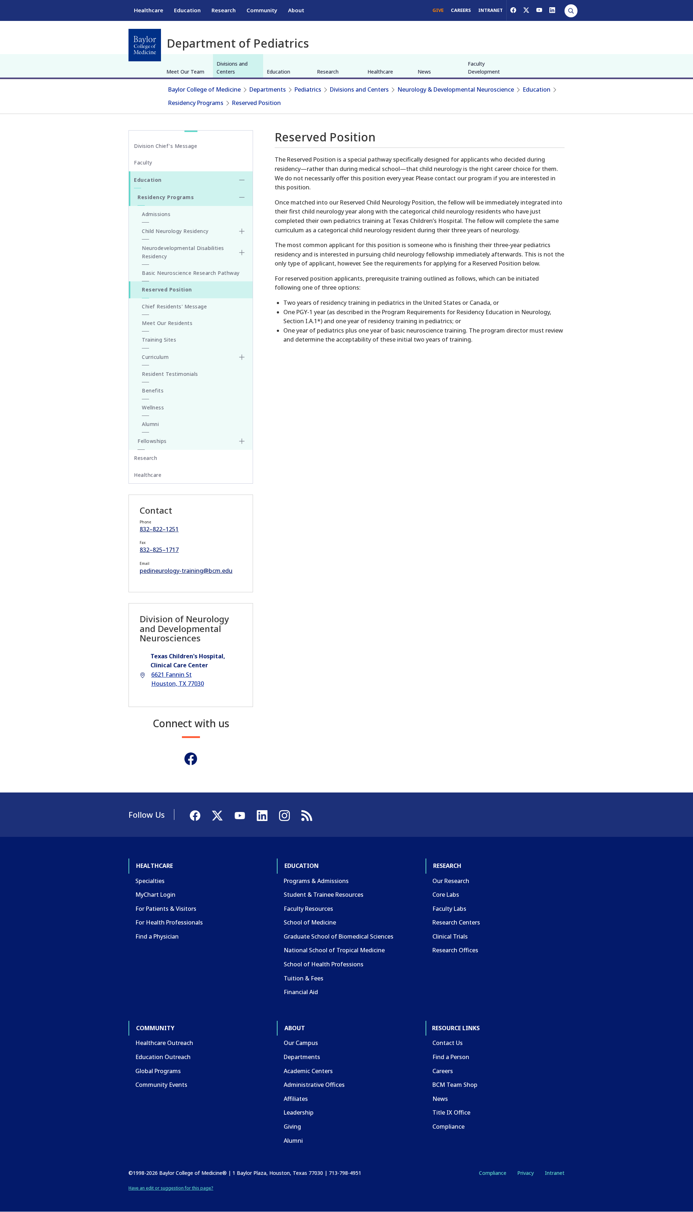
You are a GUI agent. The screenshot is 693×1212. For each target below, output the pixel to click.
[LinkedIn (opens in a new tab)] (552, 10)
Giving (292, 1126)
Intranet (555, 1172)
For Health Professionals (169, 922)
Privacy (525, 1172)
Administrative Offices (314, 1085)
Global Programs (158, 1071)
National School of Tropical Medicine (334, 950)
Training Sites (159, 339)
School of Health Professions (323, 964)
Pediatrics (308, 89)
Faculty (143, 162)
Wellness (153, 407)
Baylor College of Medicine (204, 89)
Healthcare (148, 10)
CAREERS (461, 10)
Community (262, 10)
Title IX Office (451, 1112)
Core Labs (445, 895)
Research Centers (456, 922)
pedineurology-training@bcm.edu (186, 571)
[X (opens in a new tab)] (526, 10)
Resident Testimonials (170, 373)
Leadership (299, 1112)
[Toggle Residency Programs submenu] (242, 197)
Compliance (448, 1126)
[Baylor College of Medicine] (144, 45)
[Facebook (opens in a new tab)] (513, 10)
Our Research (450, 881)
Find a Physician (157, 936)
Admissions (156, 214)
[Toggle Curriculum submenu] (242, 357)
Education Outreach (163, 1057)
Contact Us (447, 1043)
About (296, 10)
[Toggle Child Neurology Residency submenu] (242, 231)
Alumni (150, 424)
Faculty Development (484, 67)
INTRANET (490, 10)
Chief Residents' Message (174, 306)
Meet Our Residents (167, 323)
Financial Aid (301, 992)
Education (187, 10)
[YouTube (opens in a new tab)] (539, 10)
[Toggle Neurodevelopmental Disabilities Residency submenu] (242, 252)
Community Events (161, 1085)
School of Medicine (310, 922)
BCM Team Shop (455, 1085)
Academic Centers (308, 1071)
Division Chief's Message (165, 145)
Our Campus (301, 1043)
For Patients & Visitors (165, 909)
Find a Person (450, 1057)
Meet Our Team (185, 71)
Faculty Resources (308, 909)
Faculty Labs (449, 909)
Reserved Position (256, 103)
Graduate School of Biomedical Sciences (338, 936)
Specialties (150, 881)
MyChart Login (155, 895)
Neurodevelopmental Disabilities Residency (183, 252)
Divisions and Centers (232, 67)
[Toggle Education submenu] (242, 180)
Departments (267, 89)
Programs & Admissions (316, 881)
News (424, 71)
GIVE (438, 10)
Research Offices (455, 950)
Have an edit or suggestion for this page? (170, 1188)
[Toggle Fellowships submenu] (242, 441)
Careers (442, 1071)
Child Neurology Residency (175, 231)
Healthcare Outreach (164, 1043)
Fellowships (152, 441)
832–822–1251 (159, 529)
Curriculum (155, 357)
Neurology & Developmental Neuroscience (455, 89)
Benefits (153, 390)
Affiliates (296, 1099)
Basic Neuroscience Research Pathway (191, 272)
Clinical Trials (450, 936)
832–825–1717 (159, 550)
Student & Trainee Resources (323, 895)
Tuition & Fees (303, 978)
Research (224, 10)
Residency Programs (195, 103)
